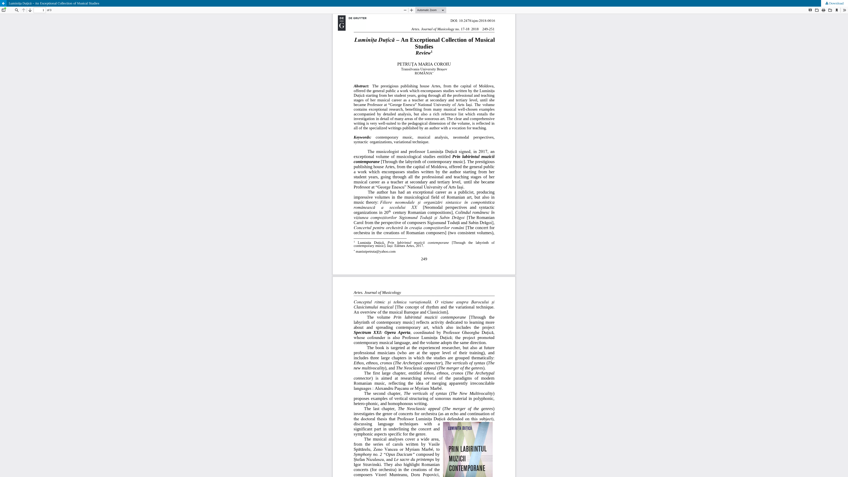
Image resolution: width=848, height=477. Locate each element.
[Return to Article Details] (3, 3)
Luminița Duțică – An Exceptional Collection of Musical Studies (54, 3)
